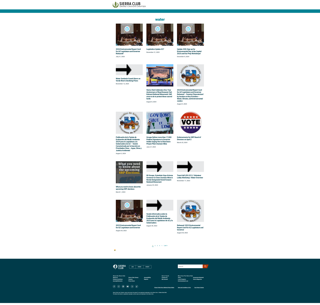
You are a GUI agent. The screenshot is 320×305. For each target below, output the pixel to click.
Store (179, 277)
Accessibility (147, 277)
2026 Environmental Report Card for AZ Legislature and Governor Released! (128, 51)
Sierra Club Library (133, 277)
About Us (115, 277)
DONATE (147, 266)
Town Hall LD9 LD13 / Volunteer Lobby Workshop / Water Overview (190, 176)
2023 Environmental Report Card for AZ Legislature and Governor (128, 226)
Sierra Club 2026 (163, 292)
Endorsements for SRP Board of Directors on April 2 (189, 138)
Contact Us (164, 277)
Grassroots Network (198, 277)
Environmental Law (183, 281)
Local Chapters (182, 279)
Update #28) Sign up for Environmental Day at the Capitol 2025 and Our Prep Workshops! (189, 51)
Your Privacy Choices (199, 287)
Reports (146, 279)
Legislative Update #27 (155, 49)
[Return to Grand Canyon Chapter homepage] (129, 5)
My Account (165, 279)
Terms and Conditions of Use (184, 287)
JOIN (132, 266)
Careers (130, 279)
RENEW (139, 266)
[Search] (205, 266)
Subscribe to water (115, 250)
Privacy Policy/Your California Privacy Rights (164, 287)
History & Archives (118, 279)
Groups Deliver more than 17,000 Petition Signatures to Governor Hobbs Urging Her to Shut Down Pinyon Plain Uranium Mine (158, 140)
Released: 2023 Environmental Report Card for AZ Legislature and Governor (190, 227)
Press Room (131, 281)
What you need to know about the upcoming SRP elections (128, 187)
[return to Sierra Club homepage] (119, 267)
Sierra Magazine (197, 279)
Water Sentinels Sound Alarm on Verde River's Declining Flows (128, 79)
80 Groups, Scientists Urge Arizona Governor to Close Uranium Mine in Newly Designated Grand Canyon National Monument (159, 178)
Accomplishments (117, 281)
